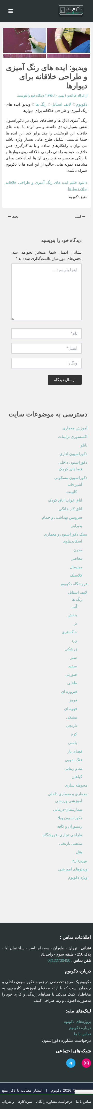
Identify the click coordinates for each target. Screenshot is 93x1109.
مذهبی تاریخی (70, 843)
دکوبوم (81, 104)
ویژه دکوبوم (77, 877)
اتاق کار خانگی (70, 509)
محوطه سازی (76, 785)
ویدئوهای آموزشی (72, 869)
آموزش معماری (74, 428)
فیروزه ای (69, 691)
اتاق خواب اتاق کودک (65, 500)
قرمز (73, 700)
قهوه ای (70, 709)
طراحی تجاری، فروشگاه (62, 835)
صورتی (71, 674)
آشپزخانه (75, 485)
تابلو (84, 445)
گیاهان (77, 777)
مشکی (71, 717)
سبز (73, 657)
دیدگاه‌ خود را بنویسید (30, 95)
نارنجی (71, 725)
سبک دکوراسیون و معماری (65, 534)
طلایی (72, 683)
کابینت (71, 492)
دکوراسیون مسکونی (70, 478)
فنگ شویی (73, 760)
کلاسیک (76, 575)
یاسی (72, 743)
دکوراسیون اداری (73, 454)
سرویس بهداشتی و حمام (62, 517)
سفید (72, 666)
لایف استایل (61, 104)
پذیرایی (76, 526)
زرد (74, 640)
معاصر (77, 558)
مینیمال (76, 567)
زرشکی (71, 649)
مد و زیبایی (73, 768)
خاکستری (69, 632)
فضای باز (74, 751)
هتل (79, 852)
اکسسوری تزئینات (72, 437)
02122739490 (59, 960)
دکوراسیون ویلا (70, 818)
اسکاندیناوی (72, 541)
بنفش (72, 615)
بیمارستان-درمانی (67, 809)
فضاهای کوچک (70, 469)
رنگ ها (41, 104)
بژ (75, 623)
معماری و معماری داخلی (67, 794)
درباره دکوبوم (80, 1028)
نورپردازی (79, 860)
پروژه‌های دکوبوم (77, 1021)
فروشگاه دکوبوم (74, 584)
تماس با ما (82, 1034)
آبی (74, 606)
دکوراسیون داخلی (72, 462)
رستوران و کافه (69, 826)
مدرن (77, 550)
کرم (74, 734)
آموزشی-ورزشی (68, 801)
